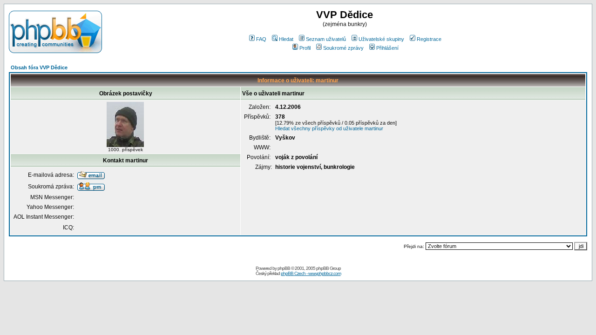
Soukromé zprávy (343, 48)
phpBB (284, 268)
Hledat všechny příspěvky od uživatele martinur (329, 128)
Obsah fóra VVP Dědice (39, 67)
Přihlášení (387, 48)
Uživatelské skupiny (381, 39)
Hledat (286, 39)
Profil (305, 48)
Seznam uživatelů (326, 39)
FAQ (261, 39)
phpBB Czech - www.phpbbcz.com (311, 273)
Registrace (429, 39)
